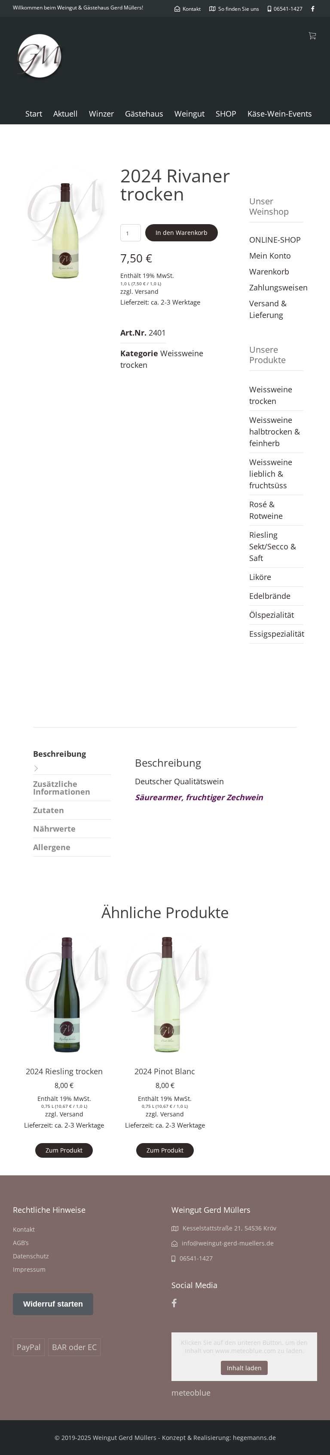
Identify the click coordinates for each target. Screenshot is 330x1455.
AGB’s (21, 1243)
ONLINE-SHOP (275, 239)
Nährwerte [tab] (54, 828)
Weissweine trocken (270, 395)
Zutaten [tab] (48, 810)
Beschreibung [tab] (59, 754)
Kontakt (24, 1229)
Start (33, 113)
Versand (147, 291)
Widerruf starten (53, 1304)
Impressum (29, 1269)
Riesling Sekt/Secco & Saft (272, 546)
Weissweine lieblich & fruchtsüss (270, 473)
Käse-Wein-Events (280, 113)
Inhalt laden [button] (244, 1368)
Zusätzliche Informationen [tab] (61, 788)
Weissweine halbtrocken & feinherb (274, 431)
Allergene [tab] (51, 847)
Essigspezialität (276, 634)
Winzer (101, 113)
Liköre (260, 577)
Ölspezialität (271, 615)
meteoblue (191, 1392)
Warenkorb (269, 271)
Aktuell (65, 113)
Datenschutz (31, 1256)
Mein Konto (270, 255)
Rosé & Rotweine (266, 510)
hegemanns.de (254, 1437)
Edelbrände (269, 596)
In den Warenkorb (182, 232)
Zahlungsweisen (278, 287)
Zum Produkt (64, 1150)
